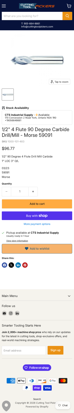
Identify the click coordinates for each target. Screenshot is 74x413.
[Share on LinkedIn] (18, 265)
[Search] (67, 16)
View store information (17, 241)
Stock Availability (17, 108)
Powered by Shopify (37, 406)
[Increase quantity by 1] (33, 191)
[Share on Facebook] (4, 265)
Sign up (55, 350)
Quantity (7, 183)
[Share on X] (11, 265)
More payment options (37, 224)
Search (37, 399)
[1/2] (7, 94)
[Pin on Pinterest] (25, 265)
